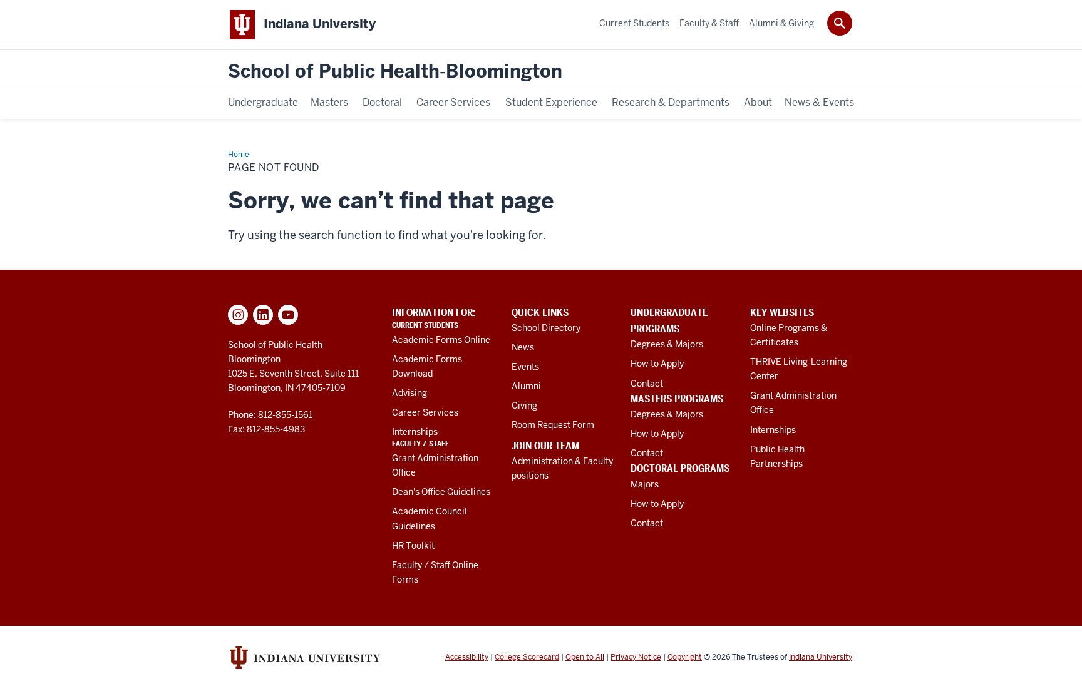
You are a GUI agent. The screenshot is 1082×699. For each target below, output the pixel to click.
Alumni (526, 386)
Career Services (425, 412)
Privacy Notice (636, 657)
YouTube (288, 315)
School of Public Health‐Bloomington (395, 71)
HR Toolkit (413, 545)
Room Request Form (553, 425)
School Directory (546, 328)
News (523, 347)
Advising (409, 393)
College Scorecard (527, 657)
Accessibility (466, 657)
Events (525, 366)
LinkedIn (263, 315)
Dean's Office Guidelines (441, 491)
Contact (647, 383)
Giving (524, 405)
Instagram (238, 315)
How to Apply (657, 363)
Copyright (684, 657)
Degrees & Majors (667, 344)
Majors (645, 484)
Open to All (584, 657)
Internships (415, 431)
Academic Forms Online (441, 339)
